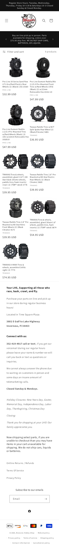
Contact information (21, 543)
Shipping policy (47, 538)
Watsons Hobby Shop (25, 533)
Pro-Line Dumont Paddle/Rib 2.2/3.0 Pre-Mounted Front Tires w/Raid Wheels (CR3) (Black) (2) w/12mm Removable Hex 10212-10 (43, 86)
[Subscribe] (45, 499)
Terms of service (30, 538)
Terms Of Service (15, 470)
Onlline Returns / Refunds (20, 463)
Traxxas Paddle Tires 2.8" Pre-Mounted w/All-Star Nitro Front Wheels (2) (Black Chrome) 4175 (15, 226)
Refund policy (43, 533)
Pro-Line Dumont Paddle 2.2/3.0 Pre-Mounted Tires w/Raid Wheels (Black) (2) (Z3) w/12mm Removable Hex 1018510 (15, 134)
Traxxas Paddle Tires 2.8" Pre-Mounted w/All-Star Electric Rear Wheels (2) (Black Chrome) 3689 (43, 178)
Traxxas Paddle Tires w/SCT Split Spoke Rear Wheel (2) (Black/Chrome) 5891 (42, 129)
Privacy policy (14, 538)
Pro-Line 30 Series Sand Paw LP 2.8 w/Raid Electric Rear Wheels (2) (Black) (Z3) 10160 (15, 84)
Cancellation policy (41, 543)
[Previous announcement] (6, 39)
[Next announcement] (53, 39)
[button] (6, 20)
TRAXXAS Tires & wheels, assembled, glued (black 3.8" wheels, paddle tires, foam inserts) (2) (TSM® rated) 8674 (43, 223)
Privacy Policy (14, 477)
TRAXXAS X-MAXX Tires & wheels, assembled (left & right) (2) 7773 (14, 267)
